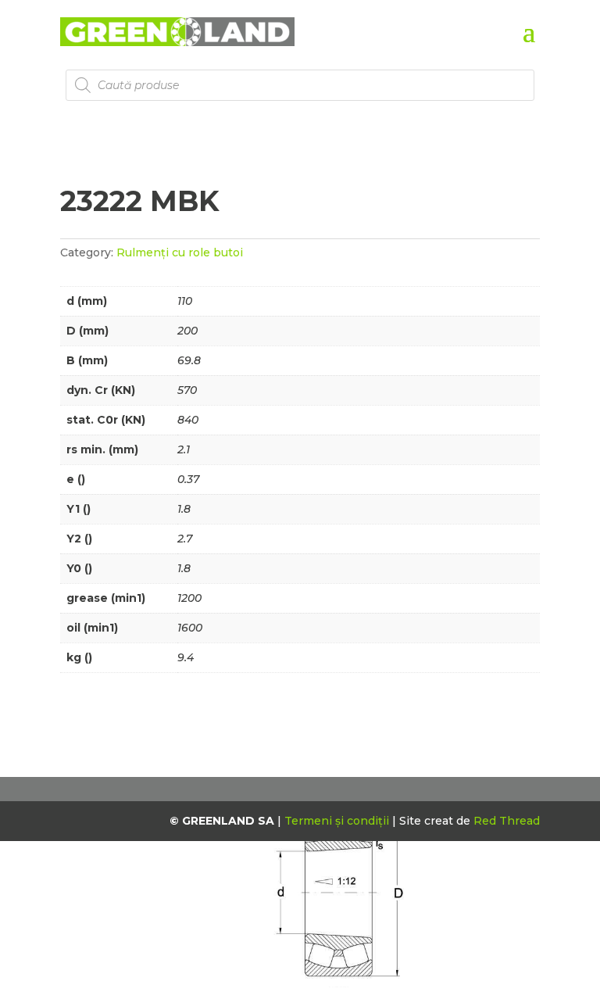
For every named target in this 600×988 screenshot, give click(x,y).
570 (187, 390)
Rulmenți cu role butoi (179, 252)
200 (187, 331)
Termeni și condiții (338, 821)
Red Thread (506, 821)
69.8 (189, 360)
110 (184, 301)
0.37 (188, 479)
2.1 (183, 449)
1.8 (184, 509)
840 (187, 420)
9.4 (185, 657)
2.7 (184, 539)
